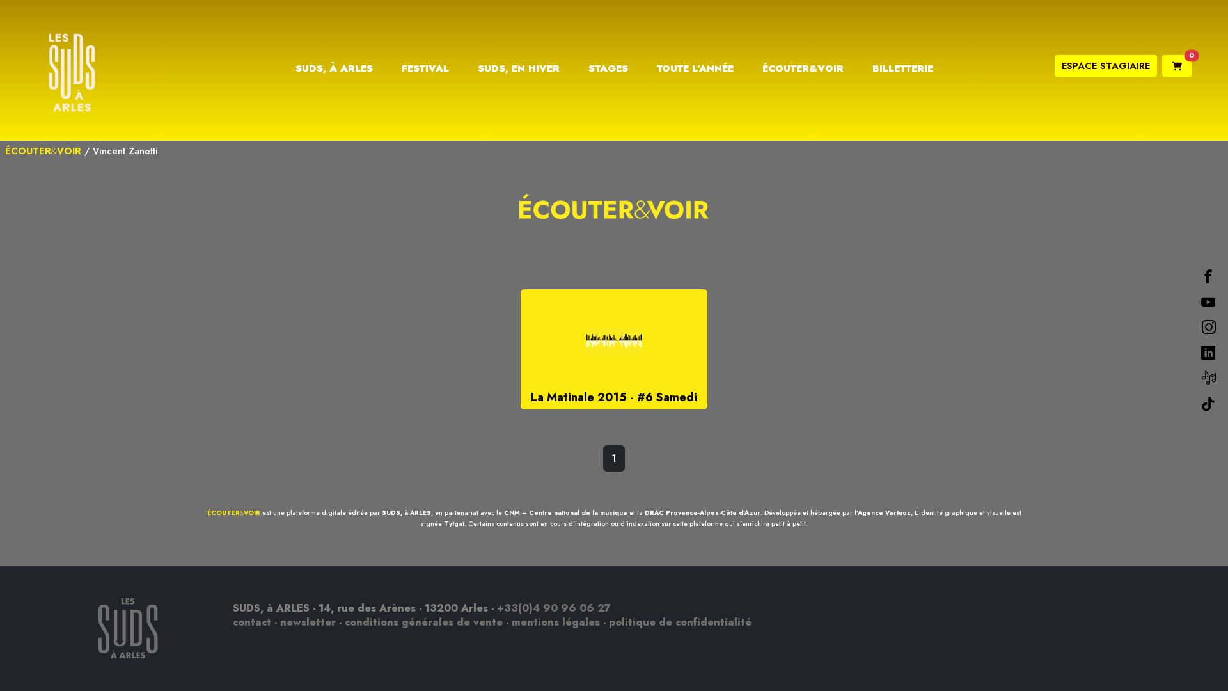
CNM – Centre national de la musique (565, 513)
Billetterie (902, 68)
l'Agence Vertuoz (882, 513)
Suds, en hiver (519, 68)
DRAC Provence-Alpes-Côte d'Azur (702, 513)
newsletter (308, 622)
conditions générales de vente (424, 622)
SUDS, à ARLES (406, 513)
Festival (425, 68)
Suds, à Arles (334, 68)
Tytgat (454, 523)
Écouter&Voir (803, 68)
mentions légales (556, 622)
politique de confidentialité (680, 622)
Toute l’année (695, 68)
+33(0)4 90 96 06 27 (554, 608)
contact (252, 622)
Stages (608, 68)
